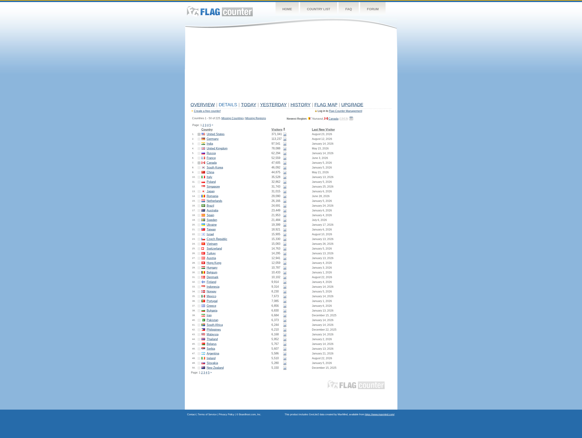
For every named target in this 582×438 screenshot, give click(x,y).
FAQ (348, 9)
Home (287, 9)
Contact (191, 414)
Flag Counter (220, 11)
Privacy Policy (226, 414)
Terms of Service (207, 414)
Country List (318, 9)
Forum (373, 9)
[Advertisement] (291, 66)
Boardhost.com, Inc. (250, 414)
